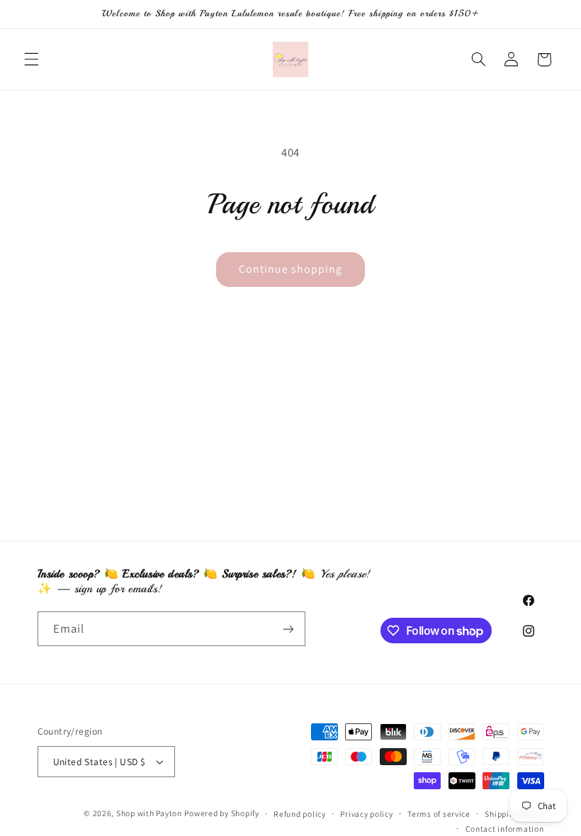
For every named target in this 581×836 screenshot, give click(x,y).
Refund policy (299, 813)
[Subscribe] (287, 628)
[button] (31, 59)
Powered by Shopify (221, 813)
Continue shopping (291, 268)
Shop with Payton (149, 813)
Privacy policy (366, 813)
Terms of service (438, 813)
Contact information (505, 828)
